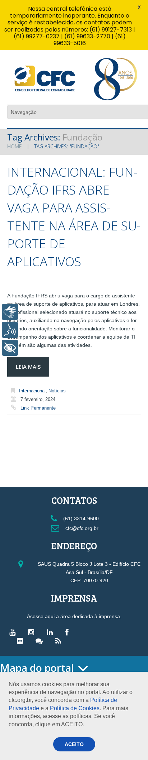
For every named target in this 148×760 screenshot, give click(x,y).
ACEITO (74, 744)
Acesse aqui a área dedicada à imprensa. (74, 616)
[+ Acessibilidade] (10, 348)
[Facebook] (68, 632)
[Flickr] (22, 640)
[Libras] (10, 312)
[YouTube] (14, 632)
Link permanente (38, 408)
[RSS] (60, 640)
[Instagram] (33, 632)
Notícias (57, 390)
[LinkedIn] (51, 632)
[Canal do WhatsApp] (40, 640)
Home (14, 146)
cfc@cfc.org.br (81, 528)
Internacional (32, 390)
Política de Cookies (75, 708)
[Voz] (10, 330)
